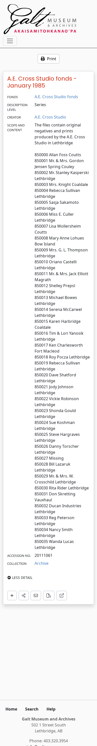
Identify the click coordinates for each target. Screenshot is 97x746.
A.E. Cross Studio (50, 117)
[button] (24, 595)
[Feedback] (36, 595)
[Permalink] (61, 595)
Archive (41, 563)
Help (51, 709)
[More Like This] (48, 595)
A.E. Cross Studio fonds (56, 96)
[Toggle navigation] (10, 41)
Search (32, 709)
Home (11, 709)
